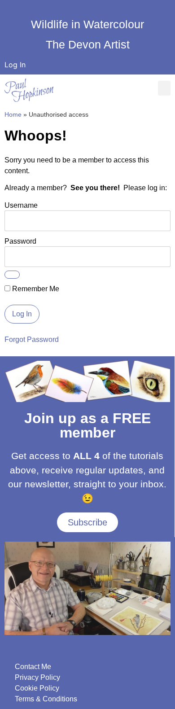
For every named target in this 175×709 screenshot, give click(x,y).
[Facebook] (7, 9)
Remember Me (34, 289)
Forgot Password (31, 339)
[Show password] (12, 275)
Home (13, 114)
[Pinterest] (55, 9)
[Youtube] (19, 9)
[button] (164, 88)
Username (21, 205)
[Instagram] (31, 9)
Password (20, 241)
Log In (15, 64)
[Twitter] (43, 9)
